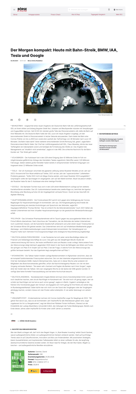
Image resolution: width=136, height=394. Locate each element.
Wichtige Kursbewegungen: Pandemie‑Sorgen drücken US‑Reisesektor (108, 147)
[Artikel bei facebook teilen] (27, 120)
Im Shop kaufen (48, 371)
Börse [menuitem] (15, 14)
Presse (81, 390)
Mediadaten (123, 390)
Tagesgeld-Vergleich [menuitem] (98, 14)
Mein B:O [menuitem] (119, 14)
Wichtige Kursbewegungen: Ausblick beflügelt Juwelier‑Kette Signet (111, 140)
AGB (75, 390)
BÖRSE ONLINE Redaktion (28, 321)
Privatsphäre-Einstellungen (93, 390)
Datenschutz (67, 390)
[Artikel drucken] (19, 120)
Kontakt (106, 390)
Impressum (114, 390)
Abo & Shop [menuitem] (76, 14)
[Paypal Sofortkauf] (34, 371)
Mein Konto (119, 9)
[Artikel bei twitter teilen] (35, 120)
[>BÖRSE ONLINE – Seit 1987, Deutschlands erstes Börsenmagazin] (22, 9)
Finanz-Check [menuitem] (55, 14)
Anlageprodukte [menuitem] (34, 14)
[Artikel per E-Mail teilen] (12, 120)
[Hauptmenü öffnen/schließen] (14, 9)
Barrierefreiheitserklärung (54, 390)
